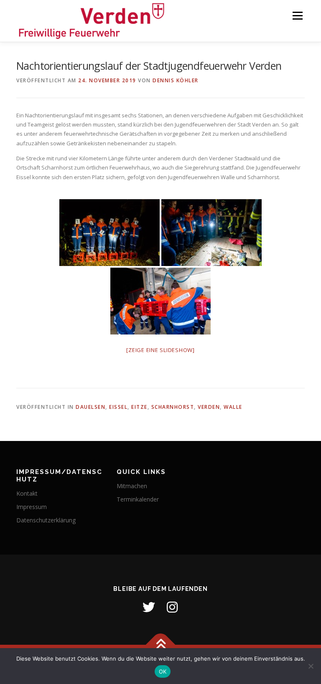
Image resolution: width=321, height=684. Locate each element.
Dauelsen (90, 406)
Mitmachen (132, 486)
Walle (233, 406)
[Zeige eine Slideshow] (160, 350)
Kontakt (27, 493)
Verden (209, 406)
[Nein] (310, 666)
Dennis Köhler (176, 80)
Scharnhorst (172, 406)
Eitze (139, 406)
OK (163, 671)
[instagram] (172, 607)
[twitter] (149, 607)
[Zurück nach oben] (161, 644)
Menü (297, 15)
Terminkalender (138, 499)
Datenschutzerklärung (46, 520)
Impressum (31, 507)
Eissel (118, 406)
